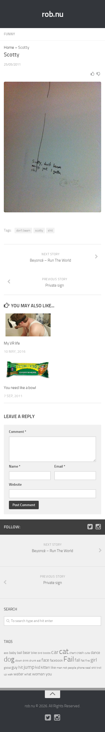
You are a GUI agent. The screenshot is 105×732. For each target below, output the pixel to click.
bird (40, 653)
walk (10, 674)
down (18, 660)
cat (64, 651)
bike (34, 653)
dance (95, 653)
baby (12, 653)
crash (80, 653)
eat (39, 660)
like (53, 667)
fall (77, 660)
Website (15, 484)
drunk (32, 660)
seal (88, 667)
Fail (68, 659)
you (49, 674)
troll (99, 667)
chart (72, 653)
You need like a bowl (20, 387)
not (65, 667)
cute (87, 653)
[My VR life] (28, 324)
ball (19, 653)
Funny (9, 34)
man (59, 667)
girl (93, 660)
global (7, 667)
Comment (17, 432)
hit (20, 667)
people (72, 667)
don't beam (23, 230)
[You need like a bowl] (28, 369)
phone (81, 667)
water (18, 674)
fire (87, 660)
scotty (39, 230)
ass (6, 653)
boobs (46, 653)
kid (37, 667)
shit (50, 230)
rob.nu (52, 14)
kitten (45, 667)
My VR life (12, 343)
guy (14, 667)
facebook (56, 660)
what (27, 674)
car (54, 652)
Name (14, 466)
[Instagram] (98, 527)
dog (9, 659)
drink (26, 660)
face (45, 660)
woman (38, 674)
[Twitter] (90, 527)
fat (83, 660)
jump (29, 667)
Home (9, 47)
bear (26, 652)
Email (59, 466)
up (5, 674)
